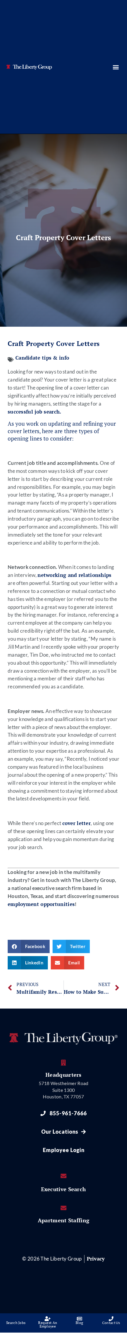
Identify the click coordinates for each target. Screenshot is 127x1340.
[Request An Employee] (47, 1318)
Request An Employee (47, 1324)
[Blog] (79, 1318)
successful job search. (34, 412)
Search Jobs (15, 1322)
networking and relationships (74, 575)
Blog (79, 1322)
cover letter (76, 823)
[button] (116, 67)
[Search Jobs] (16, 1318)
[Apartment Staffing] (63, 1208)
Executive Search (63, 1189)
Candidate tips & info (42, 358)
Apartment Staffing (63, 1220)
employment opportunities (41, 904)
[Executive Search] (63, 1176)
